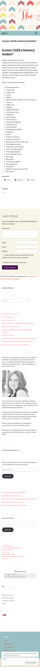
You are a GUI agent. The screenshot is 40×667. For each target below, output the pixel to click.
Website (5, 251)
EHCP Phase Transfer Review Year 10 (13, 502)
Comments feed (9, 647)
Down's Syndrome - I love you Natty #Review (15, 345)
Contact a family (7, 546)
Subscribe (7, 476)
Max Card (5, 559)
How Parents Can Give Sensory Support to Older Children (19, 499)
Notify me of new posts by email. (15, 262)
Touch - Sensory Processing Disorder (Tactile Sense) (18, 323)
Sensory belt (6, 552)
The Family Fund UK (8, 550)
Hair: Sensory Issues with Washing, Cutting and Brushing (19, 338)
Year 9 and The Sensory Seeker (11, 496)
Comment (6, 228)
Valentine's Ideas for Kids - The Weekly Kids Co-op (17, 341)
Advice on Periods (7, 320)
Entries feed (8, 644)
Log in (6, 641)
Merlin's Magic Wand (8, 554)
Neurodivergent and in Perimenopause (14, 493)
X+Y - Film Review (7, 317)
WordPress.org (8, 650)
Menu (4, 33)
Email (4, 247)
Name (4, 242)
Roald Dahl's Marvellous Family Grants (13, 556)
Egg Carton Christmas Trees (10, 327)
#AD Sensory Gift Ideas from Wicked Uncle (15, 505)
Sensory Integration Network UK (12, 548)
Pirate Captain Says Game (10, 314)
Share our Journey (7, 335)
